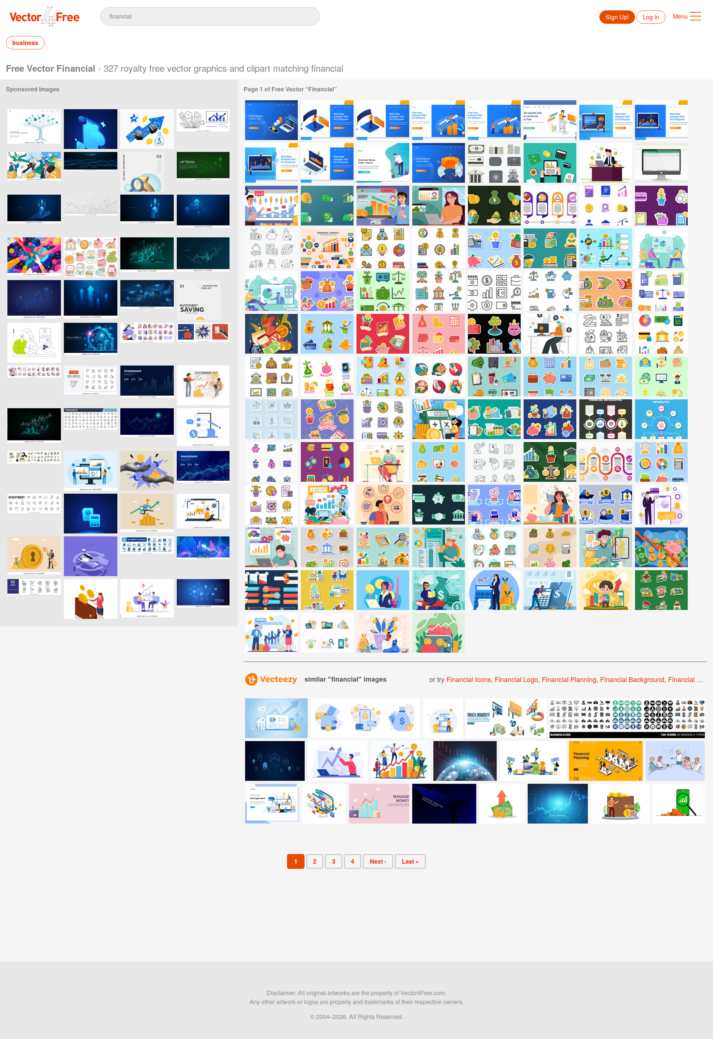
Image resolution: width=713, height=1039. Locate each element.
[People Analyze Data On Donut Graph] (438, 163)
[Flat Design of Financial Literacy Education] (271, 633)
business (25, 42)
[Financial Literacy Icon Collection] (605, 205)
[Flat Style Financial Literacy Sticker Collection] (661, 590)
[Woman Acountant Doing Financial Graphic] (382, 590)
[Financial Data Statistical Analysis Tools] (271, 120)
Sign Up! (617, 17)
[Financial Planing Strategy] (382, 505)
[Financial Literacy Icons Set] (382, 248)
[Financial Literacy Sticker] (327, 291)
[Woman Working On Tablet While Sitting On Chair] (550, 120)
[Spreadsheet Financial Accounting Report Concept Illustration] (661, 163)
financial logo (516, 679)
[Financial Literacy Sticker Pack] (605, 376)
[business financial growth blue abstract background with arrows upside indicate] (34, 300)
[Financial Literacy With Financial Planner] (271, 205)
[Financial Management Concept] (271, 334)
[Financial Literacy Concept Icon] (494, 462)
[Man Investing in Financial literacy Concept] (605, 590)
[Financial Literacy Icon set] (661, 291)
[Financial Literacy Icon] (494, 376)
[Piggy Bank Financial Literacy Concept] (661, 547)
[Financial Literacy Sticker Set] (494, 248)
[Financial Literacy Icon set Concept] (494, 547)
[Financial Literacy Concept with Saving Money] (438, 633)
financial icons (468, 679)
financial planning (569, 679)
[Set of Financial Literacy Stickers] (494, 505)
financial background (632, 679)
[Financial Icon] (494, 163)
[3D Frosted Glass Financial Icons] (438, 505)
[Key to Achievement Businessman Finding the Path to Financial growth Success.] (34, 556)
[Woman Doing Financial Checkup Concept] (438, 547)
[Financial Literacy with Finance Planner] (661, 505)
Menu (680, 16)
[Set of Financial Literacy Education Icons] (327, 633)
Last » (410, 861)
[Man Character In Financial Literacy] (605, 547)
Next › (378, 861)
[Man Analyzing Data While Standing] (327, 120)
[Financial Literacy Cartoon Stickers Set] (382, 547)
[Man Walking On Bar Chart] (438, 120)
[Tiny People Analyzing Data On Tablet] (271, 163)
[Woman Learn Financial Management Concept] (550, 505)
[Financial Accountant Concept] (550, 334)
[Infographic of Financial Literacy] (605, 462)
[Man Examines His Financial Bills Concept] (550, 590)
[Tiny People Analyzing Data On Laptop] (605, 120)
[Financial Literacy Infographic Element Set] (271, 590)
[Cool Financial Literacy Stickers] (327, 419)
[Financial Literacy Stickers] (494, 334)
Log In (651, 17)
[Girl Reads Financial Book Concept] (438, 590)
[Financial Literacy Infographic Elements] (550, 205)
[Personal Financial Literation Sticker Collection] (327, 590)
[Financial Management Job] (438, 419)
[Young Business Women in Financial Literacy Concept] (494, 590)
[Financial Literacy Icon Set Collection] (550, 547)
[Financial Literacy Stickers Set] (382, 334)
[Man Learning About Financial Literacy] (271, 547)
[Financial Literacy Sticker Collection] (661, 205)
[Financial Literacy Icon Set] (494, 205)
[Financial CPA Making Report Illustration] (550, 163)
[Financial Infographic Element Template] (605, 419)
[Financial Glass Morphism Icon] (327, 205)
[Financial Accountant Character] (382, 462)
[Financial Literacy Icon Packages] (661, 376)
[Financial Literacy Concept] (382, 205)
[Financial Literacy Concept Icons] (271, 248)
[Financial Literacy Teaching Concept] (327, 505)
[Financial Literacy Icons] (382, 291)
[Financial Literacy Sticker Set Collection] (327, 547)
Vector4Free (44, 16)
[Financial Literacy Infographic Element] (605, 248)
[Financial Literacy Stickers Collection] (327, 376)
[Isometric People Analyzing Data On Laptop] (327, 163)
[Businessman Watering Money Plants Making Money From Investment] (382, 163)
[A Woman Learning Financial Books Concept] (382, 633)
